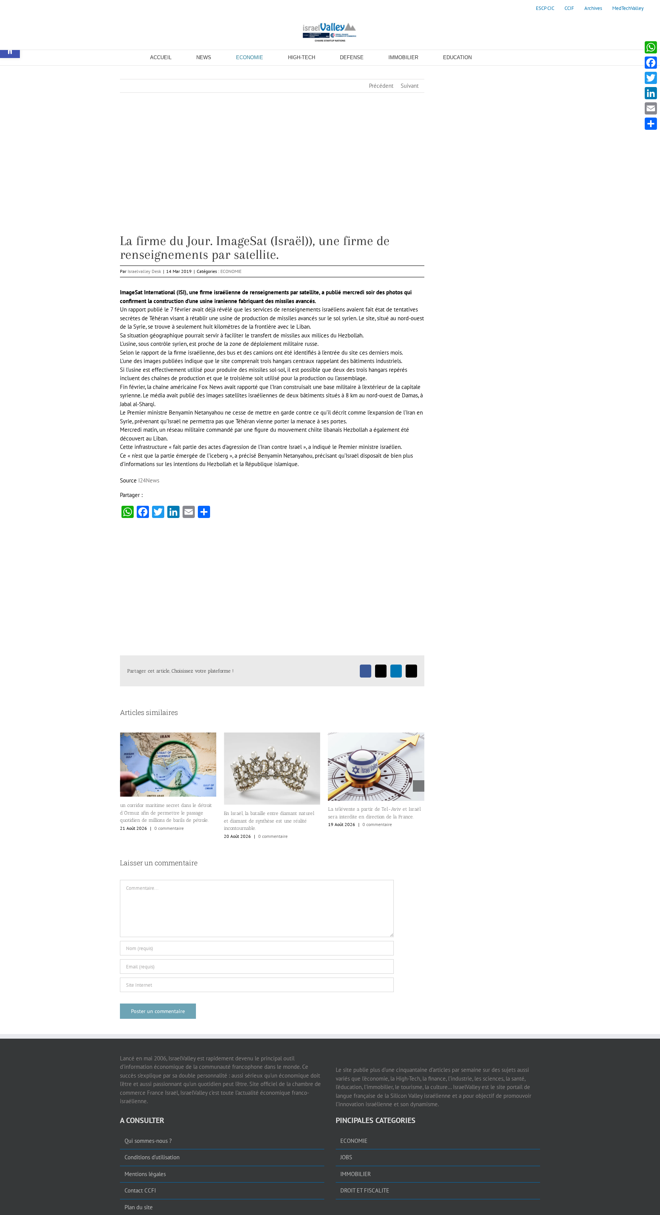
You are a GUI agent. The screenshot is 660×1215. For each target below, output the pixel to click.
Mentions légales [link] (145, 1174)
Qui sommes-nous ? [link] (148, 1140)
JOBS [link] (346, 1157)
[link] (545, 8)
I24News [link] (148, 480)
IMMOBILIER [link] (355, 1174)
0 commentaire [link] (169, 836)
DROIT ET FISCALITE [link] (364, 1190)
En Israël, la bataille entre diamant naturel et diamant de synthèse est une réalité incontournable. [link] (165, 820)
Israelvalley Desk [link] (144, 271)
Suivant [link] (410, 85)
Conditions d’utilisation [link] (152, 1157)
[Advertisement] (272, 180)
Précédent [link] (381, 85)
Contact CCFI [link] (140, 1190)
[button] (125, 786)
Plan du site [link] (139, 1207)
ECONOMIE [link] (230, 271)
